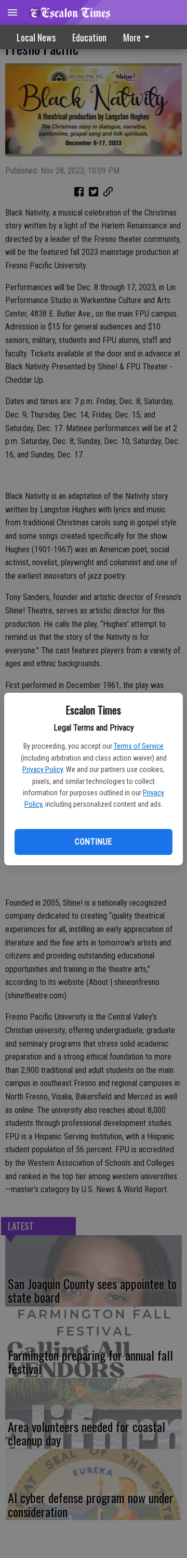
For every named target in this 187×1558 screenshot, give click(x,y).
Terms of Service (139, 746)
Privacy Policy (42, 769)
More (132, 37)
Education (89, 37)
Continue (93, 842)
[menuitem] (139, 37)
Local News (36, 37)
